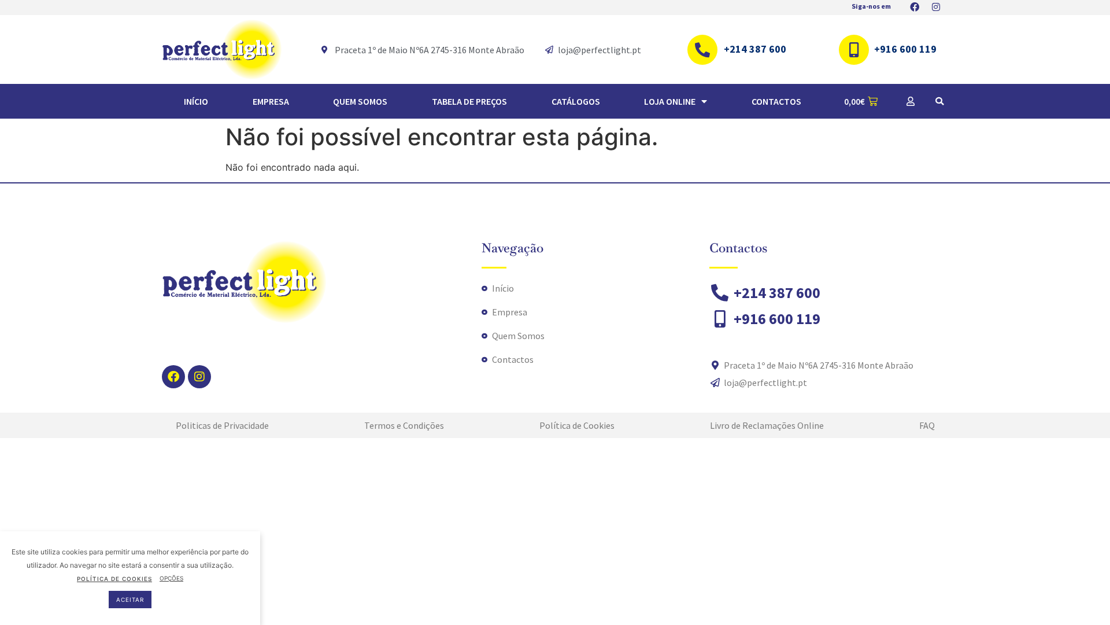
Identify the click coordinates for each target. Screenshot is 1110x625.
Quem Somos (360, 101)
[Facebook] (173, 376)
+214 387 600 (755, 49)
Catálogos (576, 101)
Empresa (271, 101)
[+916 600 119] (854, 50)
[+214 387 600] (702, 50)
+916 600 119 (905, 49)
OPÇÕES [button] (171, 578)
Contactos (776, 101)
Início (196, 101)
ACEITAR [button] (130, 598)
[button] (939, 101)
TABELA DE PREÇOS (469, 101)
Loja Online (669, 101)
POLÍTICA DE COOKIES (114, 578)
